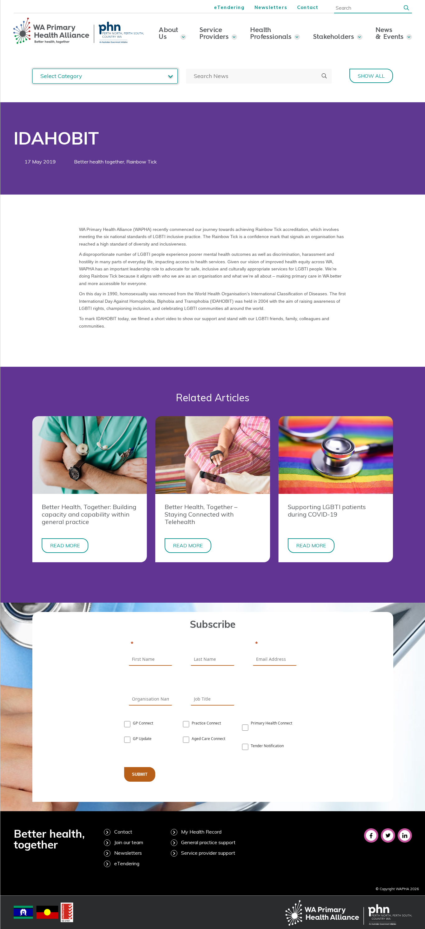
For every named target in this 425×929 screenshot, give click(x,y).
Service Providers (214, 32)
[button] (406, 7)
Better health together (99, 162)
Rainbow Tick (141, 162)
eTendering (229, 7)
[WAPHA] (79, 31)
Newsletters (271, 7)
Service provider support (208, 853)
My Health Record (201, 832)
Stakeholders (333, 36)
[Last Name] (212, 644)
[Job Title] (212, 683)
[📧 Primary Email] (275, 644)
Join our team (128, 842)
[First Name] (150, 644)
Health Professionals (271, 32)
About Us (168, 32)
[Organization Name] (150, 683)
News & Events (390, 32)
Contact (307, 7)
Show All (371, 76)
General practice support (208, 842)
